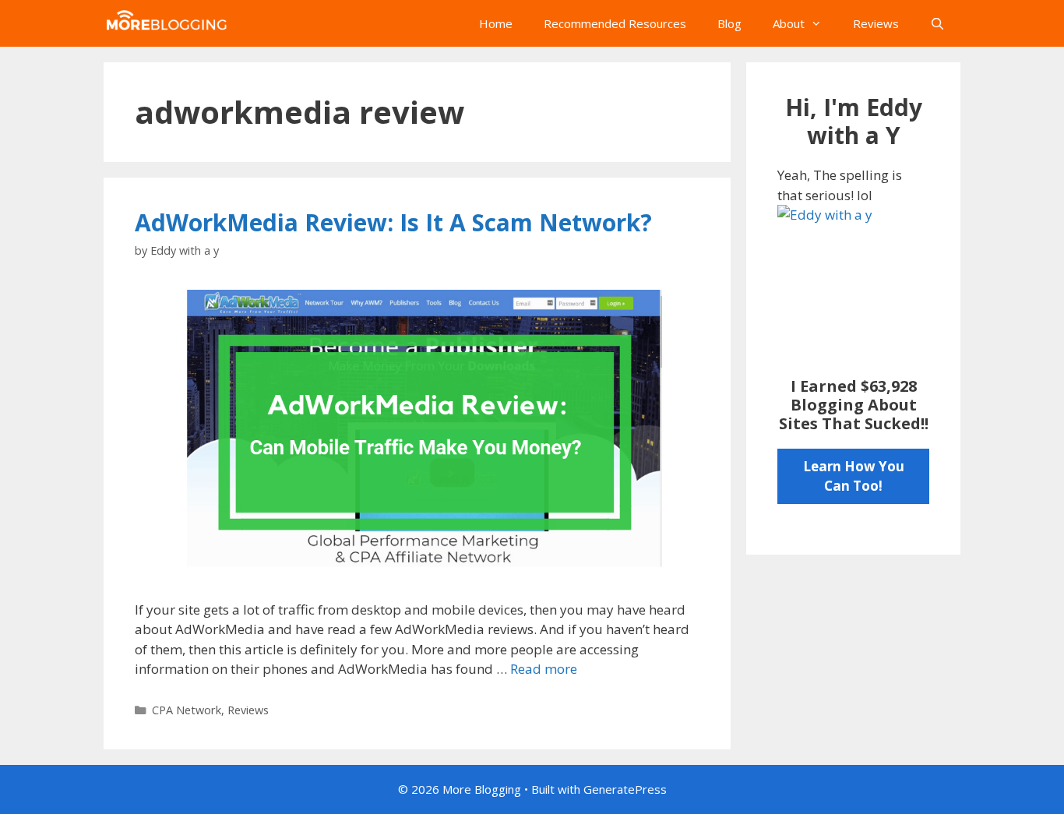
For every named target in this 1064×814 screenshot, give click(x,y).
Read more (543, 669)
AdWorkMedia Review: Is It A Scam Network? (393, 222)
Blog (729, 23)
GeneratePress (625, 789)
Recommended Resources (615, 23)
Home (496, 23)
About (789, 23)
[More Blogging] (170, 23)
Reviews (876, 23)
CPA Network (186, 710)
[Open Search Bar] (937, 23)
